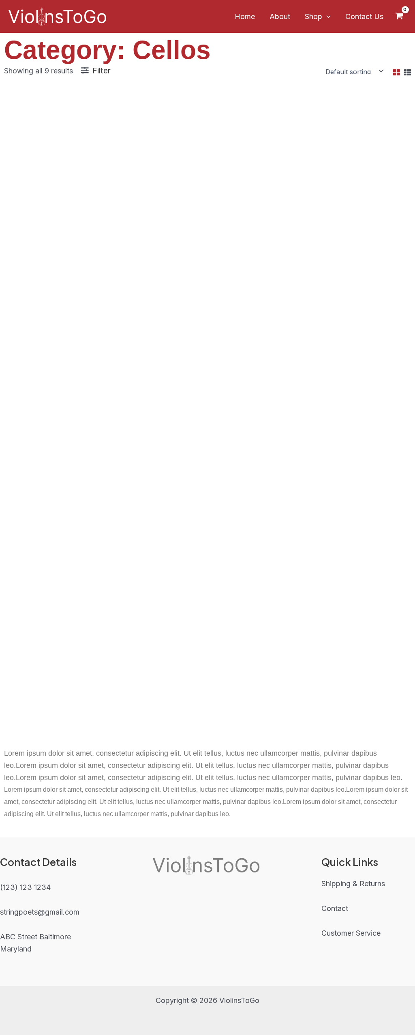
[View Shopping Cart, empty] (399, 16)
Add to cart (69, 323)
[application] (326, 16)
